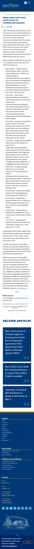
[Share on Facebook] (2, 27)
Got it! (28, 542)
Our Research (5, 440)
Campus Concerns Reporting (9, 463)
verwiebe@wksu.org (21, 298)
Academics (4, 423)
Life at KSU (4, 434)
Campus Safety (6, 430)
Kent (4, 13)
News (3, 438)
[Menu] (29, 3)
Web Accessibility (6, 469)
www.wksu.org (21, 288)
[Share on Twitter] (5, 27)
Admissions (5, 425)
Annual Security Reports (8, 461)
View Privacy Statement (9, 546)
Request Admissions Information (10, 451)
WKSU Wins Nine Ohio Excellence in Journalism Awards (17, 14)
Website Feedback (6, 455)
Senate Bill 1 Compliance (8, 467)
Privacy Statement (6, 465)
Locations (4, 436)
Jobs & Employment (7, 432)
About (3, 421)
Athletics (4, 428)
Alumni (4, 426)
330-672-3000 (6, 483)
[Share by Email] (11, 27)
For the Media (5, 453)
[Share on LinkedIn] (8, 27)
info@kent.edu (6, 488)
